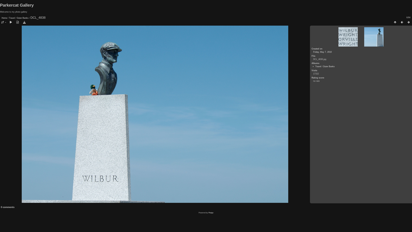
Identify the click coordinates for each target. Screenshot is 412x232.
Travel (12, 18)
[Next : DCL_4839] (408, 22)
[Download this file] (24, 22)
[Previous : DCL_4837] (401, 22)
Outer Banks (22, 18)
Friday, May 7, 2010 (322, 52)
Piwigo (210, 213)
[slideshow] (10, 22)
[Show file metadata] (17, 22)
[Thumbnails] (395, 22)
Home (4, 18)
